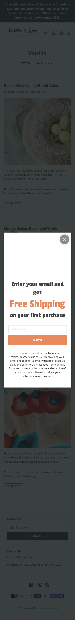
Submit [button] (37, 340)
